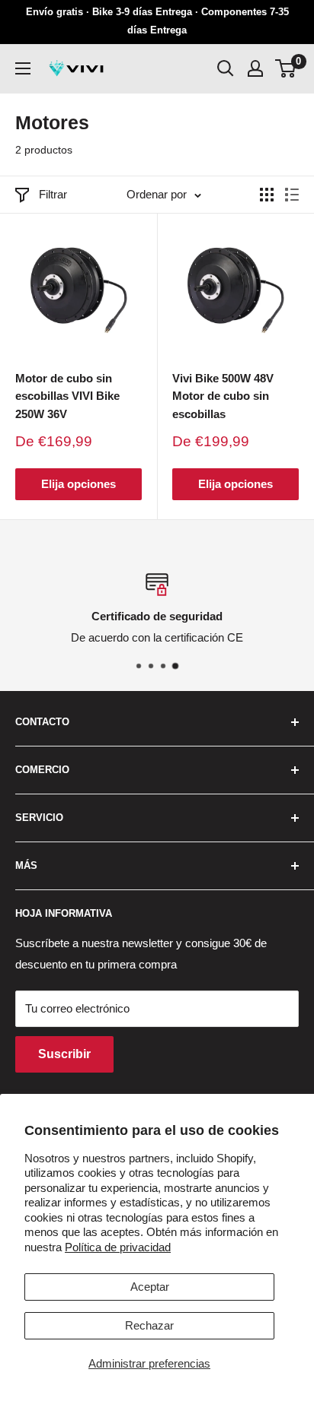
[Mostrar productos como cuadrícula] (267, 194)
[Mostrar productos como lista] (292, 194)
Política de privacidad (118, 1247)
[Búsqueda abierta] (225, 68)
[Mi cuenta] (255, 68)
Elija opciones (78, 483)
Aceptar (149, 1286)
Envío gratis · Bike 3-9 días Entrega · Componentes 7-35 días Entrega (157, 21)
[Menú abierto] (22, 68)
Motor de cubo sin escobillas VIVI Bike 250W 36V (67, 396)
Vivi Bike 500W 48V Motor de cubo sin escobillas (223, 396)
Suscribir (64, 1054)
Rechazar (149, 1325)
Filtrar (53, 194)
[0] (286, 68)
